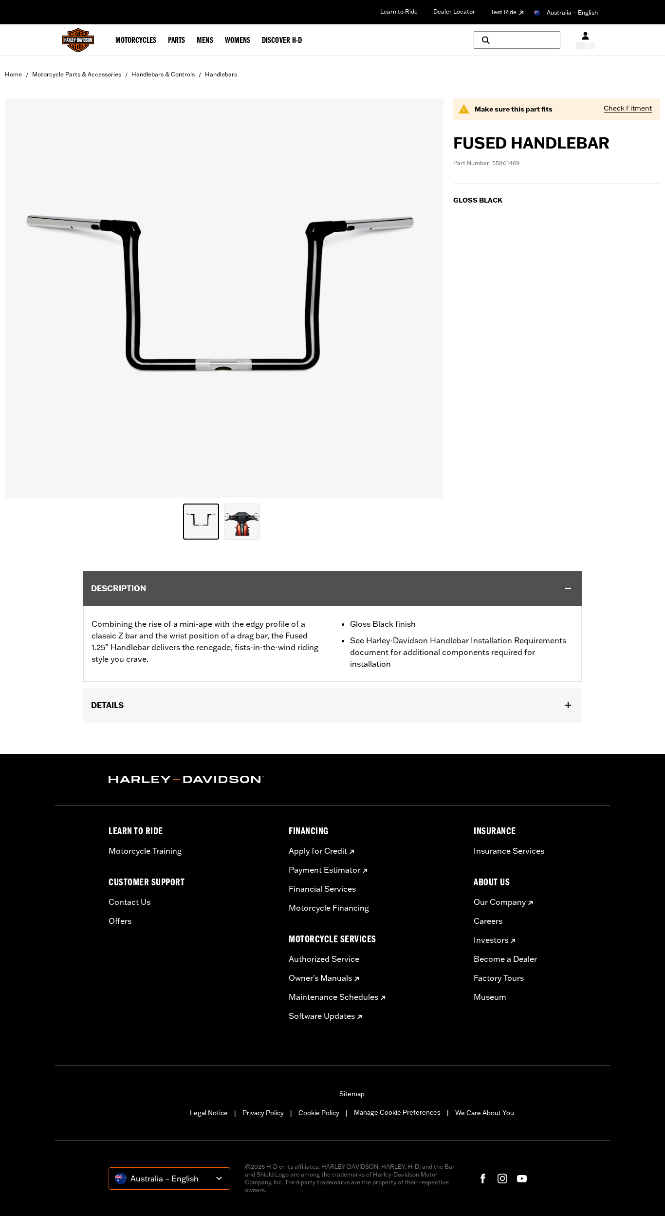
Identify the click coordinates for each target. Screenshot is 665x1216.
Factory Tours (499, 978)
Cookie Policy (318, 1113)
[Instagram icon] (502, 1178)
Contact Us (129, 902)
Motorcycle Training (145, 851)
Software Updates (322, 1016)
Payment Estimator (324, 870)
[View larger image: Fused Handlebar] (224, 296)
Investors (491, 940)
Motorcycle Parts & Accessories (76, 74)
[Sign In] (585, 40)
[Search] (517, 40)
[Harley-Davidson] (191, 780)
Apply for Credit (318, 851)
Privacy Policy (263, 1113)
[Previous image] (24, 298)
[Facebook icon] (483, 1178)
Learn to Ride (399, 11)
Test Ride (504, 12)
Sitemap (352, 1094)
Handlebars (221, 74)
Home (13, 74)
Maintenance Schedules (333, 997)
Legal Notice (209, 1113)
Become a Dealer (505, 959)
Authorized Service (324, 959)
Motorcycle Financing (329, 908)
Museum (490, 997)
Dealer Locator (454, 11)
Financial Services (322, 889)
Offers (120, 921)
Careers (488, 921)
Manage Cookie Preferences (397, 1112)
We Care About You (484, 1113)
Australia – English (572, 12)
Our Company (500, 902)
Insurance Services (509, 851)
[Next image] (424, 298)
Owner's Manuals (320, 978)
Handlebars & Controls (163, 74)
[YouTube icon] (522, 1178)
